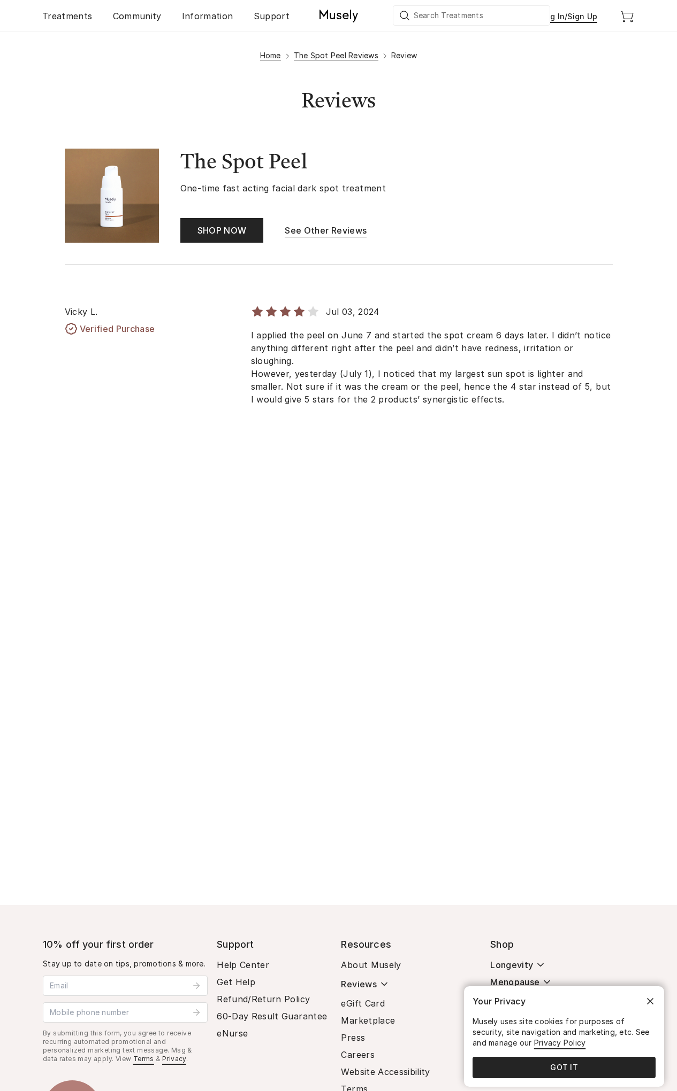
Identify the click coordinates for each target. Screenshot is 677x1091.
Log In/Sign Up (569, 16)
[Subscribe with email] (196, 986)
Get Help (236, 982)
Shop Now (222, 230)
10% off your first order (98, 944)
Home (270, 55)
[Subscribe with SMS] (196, 1012)
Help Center (243, 965)
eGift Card (363, 1003)
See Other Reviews (326, 230)
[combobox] (472, 15)
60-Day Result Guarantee (272, 1016)
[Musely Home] (339, 16)
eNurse (232, 1033)
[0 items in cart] (627, 16)
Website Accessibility (385, 1071)
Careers (357, 1054)
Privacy (174, 1059)
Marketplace (368, 1020)
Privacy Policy (560, 1042)
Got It (564, 1067)
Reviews (358, 984)
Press (353, 1037)
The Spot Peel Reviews (336, 55)
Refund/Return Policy (263, 999)
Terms (143, 1059)
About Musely (371, 965)
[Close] (650, 1001)
